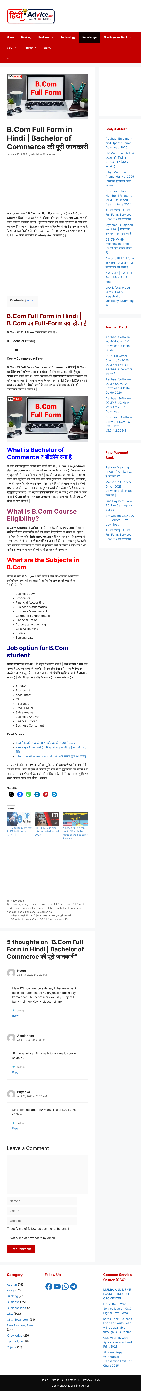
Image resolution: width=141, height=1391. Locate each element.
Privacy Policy (91, 1380)
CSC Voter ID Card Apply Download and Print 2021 (117, 1342)
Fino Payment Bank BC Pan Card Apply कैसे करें (119, 505)
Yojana (11, 1347)
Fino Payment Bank (116, 37)
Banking (26, 37)
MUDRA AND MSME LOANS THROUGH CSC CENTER (117, 1294)
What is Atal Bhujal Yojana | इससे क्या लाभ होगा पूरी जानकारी (41, 915)
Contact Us (73, 1380)
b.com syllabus (46, 908)
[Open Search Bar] (8, 58)
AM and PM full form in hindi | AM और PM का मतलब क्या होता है (120, 263)
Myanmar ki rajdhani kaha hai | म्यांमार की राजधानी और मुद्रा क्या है (120, 229)
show (30, 300)
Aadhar (28, 47)
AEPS (47, 47)
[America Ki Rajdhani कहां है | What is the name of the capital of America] (75, 819)
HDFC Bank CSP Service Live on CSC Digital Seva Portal (117, 1309)
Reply (15, 1015)
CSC (9, 47)
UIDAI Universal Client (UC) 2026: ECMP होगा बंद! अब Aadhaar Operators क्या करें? (119, 364)
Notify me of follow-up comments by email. (40, 1228)
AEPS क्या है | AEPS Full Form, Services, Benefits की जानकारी (119, 215)
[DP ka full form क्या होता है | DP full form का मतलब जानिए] (19, 819)
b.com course (37, 904)
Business (44, 37)
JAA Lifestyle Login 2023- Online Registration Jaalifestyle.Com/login (120, 296)
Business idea (16, 1308)
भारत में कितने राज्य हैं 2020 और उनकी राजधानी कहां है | (46, 743)
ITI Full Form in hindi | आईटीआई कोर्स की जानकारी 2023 (47, 831)
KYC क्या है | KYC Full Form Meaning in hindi (119, 277)
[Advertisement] (106, 15)
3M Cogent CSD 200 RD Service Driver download (120, 520)
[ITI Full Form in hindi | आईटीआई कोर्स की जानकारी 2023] (47, 819)
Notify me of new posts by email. (33, 1238)
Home (10, 37)
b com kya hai (19, 904)
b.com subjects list (25, 908)
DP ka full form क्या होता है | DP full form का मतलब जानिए (19, 831)
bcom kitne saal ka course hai (35, 911)
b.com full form (54, 904)
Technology (68, 37)
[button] (53, 37)
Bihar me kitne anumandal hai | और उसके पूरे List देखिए (51, 756)
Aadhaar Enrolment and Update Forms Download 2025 (119, 143)
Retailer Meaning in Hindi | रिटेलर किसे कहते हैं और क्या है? (120, 472)
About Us (57, 1380)
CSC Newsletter (18, 1319)
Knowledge (89, 37)
